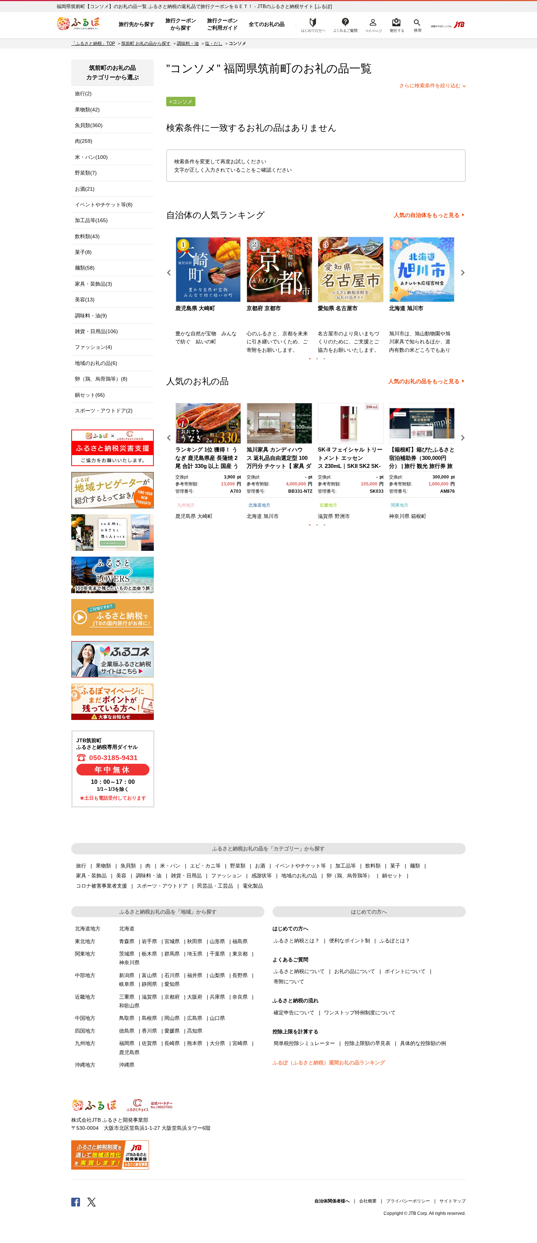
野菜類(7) (86, 173)
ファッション (226, 875)
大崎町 (205, 516)
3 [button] (324, 358)
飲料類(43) (87, 236)
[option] (209, 297)
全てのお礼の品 (267, 24)
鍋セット (392, 875)
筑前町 (275, 68)
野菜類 (237, 866)
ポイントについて (405, 971)
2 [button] (317, 358)
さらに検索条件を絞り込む (430, 85)
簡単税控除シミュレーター (304, 1043)
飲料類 (373, 866)
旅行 (81, 866)
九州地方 (186, 505)
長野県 (240, 975)
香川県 (149, 1031)
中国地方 (85, 1018)
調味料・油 (188, 43)
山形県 (217, 941)
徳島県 (126, 1031)
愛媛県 (172, 1031)
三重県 (126, 997)
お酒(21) (85, 189)
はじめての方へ (311, 24)
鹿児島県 (185, 516)
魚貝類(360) (89, 125)
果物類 (103, 866)
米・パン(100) (91, 157)
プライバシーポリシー (408, 1201)
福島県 (240, 941)
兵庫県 (217, 997)
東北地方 (85, 941)
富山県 (149, 975)
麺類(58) (85, 268)
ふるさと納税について (299, 971)
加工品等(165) (91, 220)
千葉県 (217, 954)
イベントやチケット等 (300, 866)
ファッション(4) (93, 347)
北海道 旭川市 (406, 308)
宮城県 (172, 941)
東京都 (240, 954)
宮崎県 (240, 1043)
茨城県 (126, 954)
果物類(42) (87, 110)
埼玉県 (194, 954)
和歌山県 (129, 1005)
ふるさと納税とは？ (297, 940)
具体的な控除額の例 (423, 1043)
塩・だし (213, 43)
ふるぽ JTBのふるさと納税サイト (78, 24)
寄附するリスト (396, 24)
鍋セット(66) (90, 395)
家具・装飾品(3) (93, 284)
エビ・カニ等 (205, 866)
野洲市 (342, 516)
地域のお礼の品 (299, 875)
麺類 (415, 866)
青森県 (126, 941)
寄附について (289, 981)
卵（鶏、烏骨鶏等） (350, 875)
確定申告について (294, 1012)
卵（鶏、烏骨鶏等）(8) (101, 379)
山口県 (217, 1018)
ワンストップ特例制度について (360, 1012)
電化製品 (253, 886)
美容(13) (85, 299)
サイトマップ (452, 1201)
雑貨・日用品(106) (96, 331)
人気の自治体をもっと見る (427, 215)
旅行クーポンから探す (180, 24)
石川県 (172, 975)
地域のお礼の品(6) (96, 363)
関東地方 (399, 505)
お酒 (260, 866)
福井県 (194, 975)
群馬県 (172, 954)
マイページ (373, 24)
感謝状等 (261, 875)
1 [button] (309, 358)
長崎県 (172, 1043)
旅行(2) (83, 93)
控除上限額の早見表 (367, 1043)
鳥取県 (126, 1018)
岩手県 (149, 941)
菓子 (395, 866)
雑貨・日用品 (186, 875)
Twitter (91, 1202)
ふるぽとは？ (395, 940)
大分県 (217, 1043)
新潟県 (126, 975)
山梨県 (217, 975)
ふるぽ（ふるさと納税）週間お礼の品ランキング (329, 1062)
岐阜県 (126, 984)
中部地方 (85, 975)
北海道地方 (259, 505)
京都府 (172, 997)
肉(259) (83, 141)
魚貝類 (128, 866)
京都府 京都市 (264, 308)
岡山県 (172, 1018)
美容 (121, 875)
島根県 (149, 1018)
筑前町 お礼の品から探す (146, 43)
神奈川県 (399, 516)
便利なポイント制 (349, 940)
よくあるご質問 (345, 24)
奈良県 (240, 997)
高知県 (194, 1031)
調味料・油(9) (91, 316)
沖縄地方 (85, 1065)
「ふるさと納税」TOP (93, 43)
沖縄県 (126, 1065)
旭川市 (271, 516)
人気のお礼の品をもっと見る (424, 381)
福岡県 (126, 1043)
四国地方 (85, 1031)
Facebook (75, 1202)
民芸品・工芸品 (215, 886)
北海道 (254, 516)
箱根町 (418, 516)
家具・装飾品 (91, 875)
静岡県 (149, 984)
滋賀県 (325, 516)
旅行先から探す (137, 24)
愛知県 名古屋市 (338, 308)
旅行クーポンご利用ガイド (222, 24)
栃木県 (149, 954)
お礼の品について (354, 971)
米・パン (170, 866)
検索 (417, 24)
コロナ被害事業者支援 (101, 886)
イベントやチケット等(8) (104, 204)
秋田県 (194, 941)
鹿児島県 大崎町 (195, 308)
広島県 (194, 1018)
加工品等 (345, 866)
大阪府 (194, 997)
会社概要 (368, 1201)
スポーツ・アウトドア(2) (104, 410)
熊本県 (194, 1043)
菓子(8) (83, 252)
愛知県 (172, 984)
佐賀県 (149, 1043)
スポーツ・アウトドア (162, 886)
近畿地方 (328, 505)
